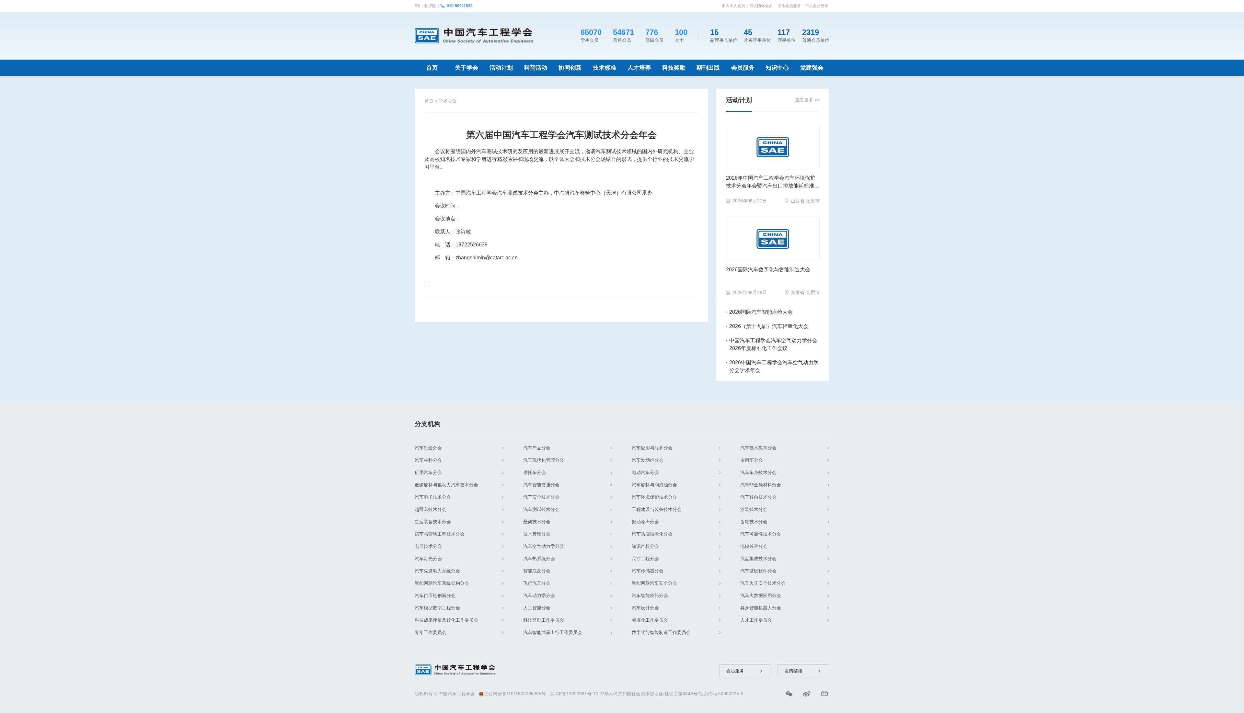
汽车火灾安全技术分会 (763, 583)
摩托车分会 (534, 472)
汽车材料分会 (428, 460)
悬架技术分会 (536, 521)
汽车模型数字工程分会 (437, 607)
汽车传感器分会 (647, 570)
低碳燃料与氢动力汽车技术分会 (446, 484)
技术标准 (604, 67)
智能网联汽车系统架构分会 (442, 583)
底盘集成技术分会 (758, 558)
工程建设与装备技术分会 (657, 509)
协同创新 (570, 67)
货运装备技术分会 (433, 521)
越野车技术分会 (430, 509)
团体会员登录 (789, 6)
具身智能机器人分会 (760, 607)
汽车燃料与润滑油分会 (654, 484)
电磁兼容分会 (753, 546)
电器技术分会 (428, 546)
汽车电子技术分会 (433, 497)
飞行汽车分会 (536, 583)
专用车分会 (751, 460)
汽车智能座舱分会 (650, 595)
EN (417, 6)
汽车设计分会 (645, 607)
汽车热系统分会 (539, 558)
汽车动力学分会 (539, 595)
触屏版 (430, 6)
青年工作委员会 (430, 632)
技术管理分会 (536, 534)
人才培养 (639, 67)
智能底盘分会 (536, 570)
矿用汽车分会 (428, 472)
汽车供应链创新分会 (435, 595)
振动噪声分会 (645, 521)
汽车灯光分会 (428, 558)
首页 (432, 67)
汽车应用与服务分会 (652, 447)
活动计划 (501, 67)
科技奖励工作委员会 (543, 620)
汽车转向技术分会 (758, 497)
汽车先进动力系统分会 (437, 570)
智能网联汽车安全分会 (654, 583)
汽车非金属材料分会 (760, 484)
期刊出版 (708, 67)
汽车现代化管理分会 (543, 460)
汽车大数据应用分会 (760, 595)
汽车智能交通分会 (541, 484)
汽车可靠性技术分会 (760, 534)
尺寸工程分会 (645, 558)
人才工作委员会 (756, 620)
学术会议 (448, 101)
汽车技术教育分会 (758, 447)
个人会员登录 (816, 6)
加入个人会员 (733, 6)
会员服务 (742, 67)
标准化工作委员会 (650, 620)
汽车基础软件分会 (758, 570)
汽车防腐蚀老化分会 (652, 534)
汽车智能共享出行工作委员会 (552, 632)
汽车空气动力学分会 (543, 546)
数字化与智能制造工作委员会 (661, 632)
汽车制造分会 (428, 447)
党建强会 (812, 67)
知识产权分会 (645, 546)
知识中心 (777, 67)
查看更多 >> (807, 99)
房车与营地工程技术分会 (440, 534)
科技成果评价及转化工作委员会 (446, 620)
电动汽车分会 (645, 472)
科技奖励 (673, 67)
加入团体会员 (761, 6)
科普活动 (535, 67)
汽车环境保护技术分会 (654, 497)
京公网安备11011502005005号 (515, 693)
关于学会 (466, 67)
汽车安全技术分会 (541, 497)
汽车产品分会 (536, 447)
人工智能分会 (536, 607)
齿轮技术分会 (753, 521)
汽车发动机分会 (647, 460)
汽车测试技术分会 (541, 509)
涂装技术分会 (753, 509)
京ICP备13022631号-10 (574, 693)
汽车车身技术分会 (758, 472)
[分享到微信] (424, 284)
